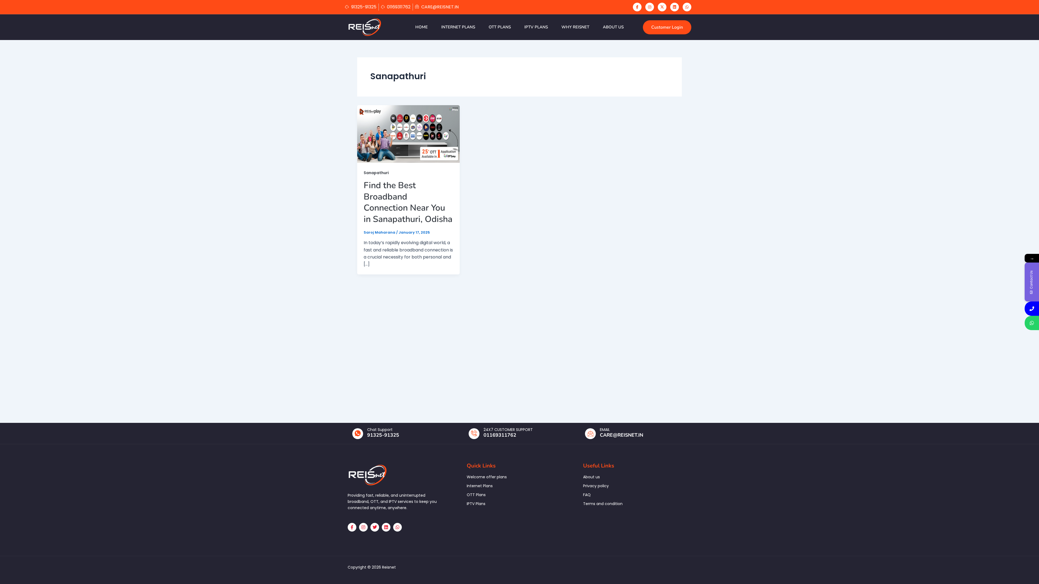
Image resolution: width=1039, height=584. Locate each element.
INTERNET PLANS (458, 27)
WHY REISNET (575, 27)
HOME (421, 27)
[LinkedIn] (674, 7)
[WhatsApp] (687, 7)
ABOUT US (613, 27)
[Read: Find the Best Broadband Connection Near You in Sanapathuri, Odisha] (408, 134)
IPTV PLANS (536, 27)
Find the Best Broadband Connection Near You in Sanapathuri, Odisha (408, 202)
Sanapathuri (376, 172)
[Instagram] (649, 7)
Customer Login (667, 27)
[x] (662, 7)
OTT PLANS (500, 27)
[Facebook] (637, 7)
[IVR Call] (1032, 308)
